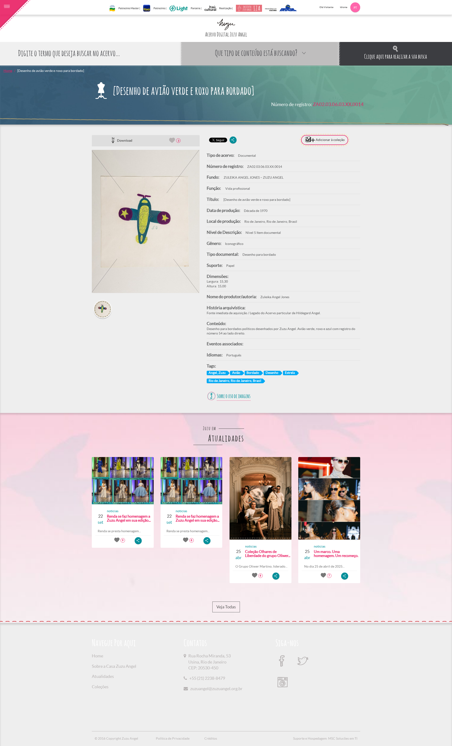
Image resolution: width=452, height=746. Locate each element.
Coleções (100, 686)
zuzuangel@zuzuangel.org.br (216, 688)
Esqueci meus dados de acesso (397, 235)
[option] (146, 221)
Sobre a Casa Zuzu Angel (114, 666)
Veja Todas (226, 606)
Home (8, 71)
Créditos (210, 738)
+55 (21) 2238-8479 (207, 678)
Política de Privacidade (173, 738)
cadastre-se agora (411, 254)
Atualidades (103, 676)
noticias (112, 511)
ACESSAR (397, 245)
